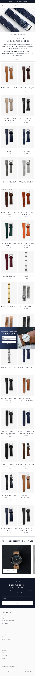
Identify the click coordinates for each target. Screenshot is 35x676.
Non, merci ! (9, 343)
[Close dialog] (33, 328)
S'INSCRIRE (9, 341)
